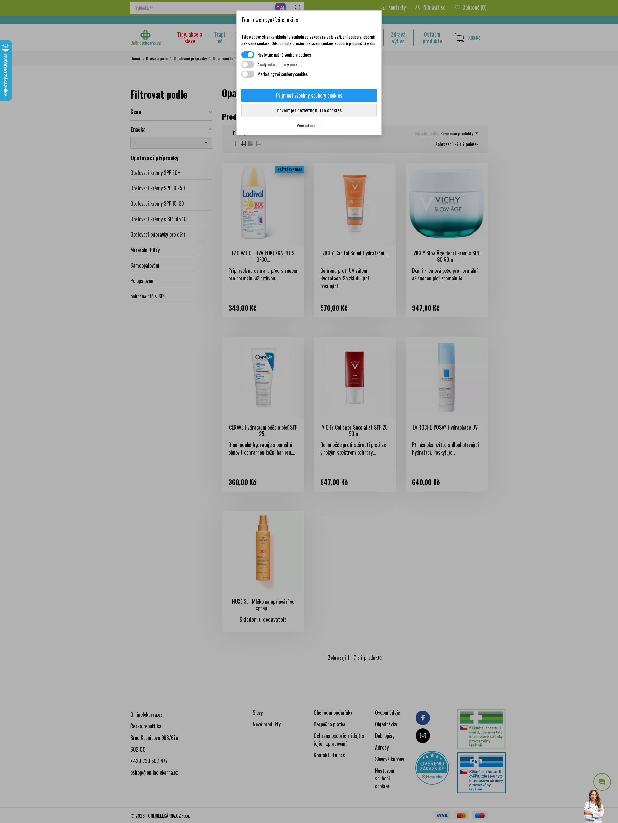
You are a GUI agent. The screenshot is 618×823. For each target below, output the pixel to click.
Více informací (309, 125)
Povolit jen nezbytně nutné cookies (309, 110)
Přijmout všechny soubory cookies (309, 95)
